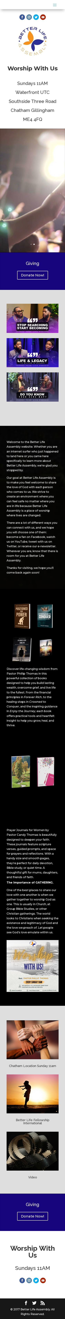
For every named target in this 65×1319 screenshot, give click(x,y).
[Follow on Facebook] (22, 17)
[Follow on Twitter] (36, 17)
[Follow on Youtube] (43, 17)
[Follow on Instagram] (29, 17)
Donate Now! (32, 275)
